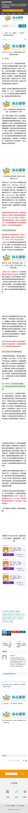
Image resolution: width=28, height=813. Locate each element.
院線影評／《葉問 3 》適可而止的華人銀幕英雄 (21, 645)
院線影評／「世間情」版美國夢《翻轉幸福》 (6, 645)
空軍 (4, 618)
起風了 (21, 618)
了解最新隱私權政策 (5, 7)
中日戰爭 (5, 611)
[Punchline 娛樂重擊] (14, 18)
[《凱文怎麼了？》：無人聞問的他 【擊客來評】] (14, 697)
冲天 (8, 91)
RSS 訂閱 (7, 805)
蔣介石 (14, 393)
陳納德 (7, 76)
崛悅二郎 (11, 615)
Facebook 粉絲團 (20, 805)
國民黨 (12, 611)
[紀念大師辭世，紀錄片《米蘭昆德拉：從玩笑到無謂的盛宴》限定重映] (14, 680)
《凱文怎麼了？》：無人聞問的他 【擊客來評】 (13, 703)
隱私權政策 (12, 805)
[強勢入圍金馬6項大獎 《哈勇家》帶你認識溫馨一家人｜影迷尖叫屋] (14, 714)
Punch (4, 39)
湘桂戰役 (22, 408)
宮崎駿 (23, 185)
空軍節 (9, 618)
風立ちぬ (5, 621)
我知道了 (13, 10)
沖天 (23, 615)
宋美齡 (9, 393)
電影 (25, 39)
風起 (8, 185)
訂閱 (22, 773)
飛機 (11, 621)
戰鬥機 (18, 615)
